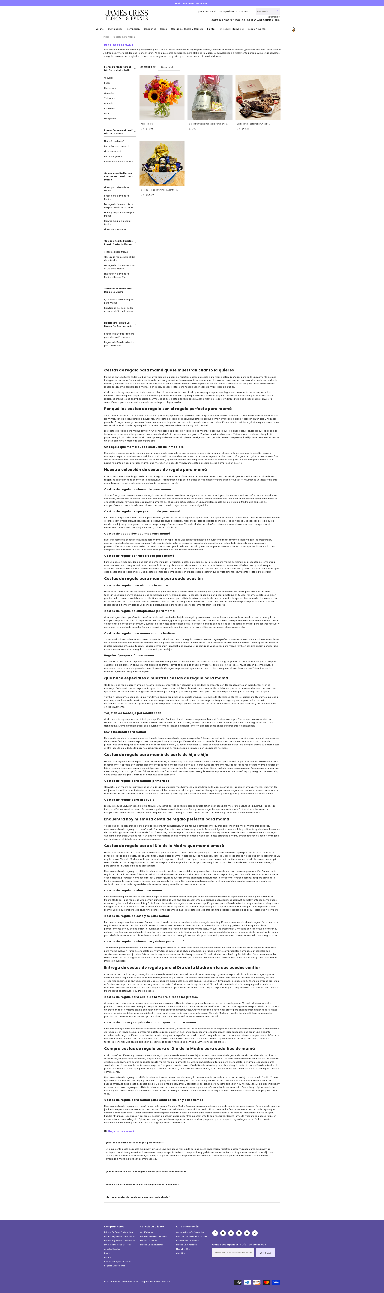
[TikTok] (239, 1233)
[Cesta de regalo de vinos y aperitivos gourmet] (162, 163)
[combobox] (265, 11)
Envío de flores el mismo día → (192, 3)
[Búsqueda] (268, 11)
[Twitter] (255, 1233)
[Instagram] (223, 1233)
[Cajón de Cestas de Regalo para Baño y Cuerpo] (210, 97)
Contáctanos (243, 11)
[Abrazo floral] (162, 97)
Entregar (265, 1252)
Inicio (106, 36)
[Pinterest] (231, 1233)
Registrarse (274, 16)
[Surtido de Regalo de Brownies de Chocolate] (258, 97)
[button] (169, 67)
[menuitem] (120, 77)
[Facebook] (215, 1233)
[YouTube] (247, 1233)
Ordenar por (148, 67)
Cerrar (278, 3)
